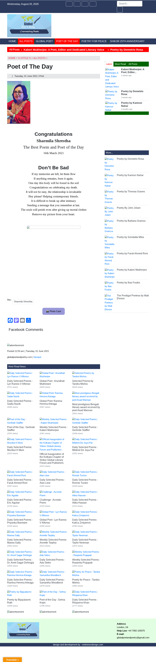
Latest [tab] (109, 64)
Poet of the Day (67, 41)
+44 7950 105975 (136, 630)
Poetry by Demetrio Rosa (126, 49)
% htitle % (24, 58)
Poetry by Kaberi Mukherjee (132, 269)
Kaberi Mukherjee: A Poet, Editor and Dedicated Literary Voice (64, 49)
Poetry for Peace (94, 41)
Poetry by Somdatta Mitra (130, 237)
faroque (37, 357)
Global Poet (44, 41)
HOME (11, 58)
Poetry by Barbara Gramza (131, 220)
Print (41, 76)
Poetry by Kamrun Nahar (130, 175)
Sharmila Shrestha (23, 301)
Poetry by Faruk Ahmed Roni (132, 253)
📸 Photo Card (53, 311)
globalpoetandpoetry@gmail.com (133, 637)
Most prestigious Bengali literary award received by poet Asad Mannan (86, 407)
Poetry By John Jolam (128, 208)
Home (12, 41)
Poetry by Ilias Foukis (128, 282)
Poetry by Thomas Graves (131, 191)
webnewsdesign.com (92, 644)
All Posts (26, 41)
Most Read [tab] (120, 64)
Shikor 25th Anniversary (127, 41)
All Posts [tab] (133, 64)
